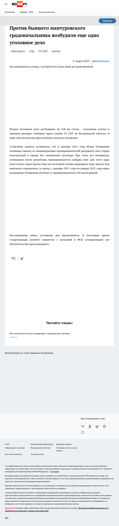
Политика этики (37, 454)
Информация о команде (15, 448)
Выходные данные (63, 444)
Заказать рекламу (47, 12)
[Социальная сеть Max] (82, 432)
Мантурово (18, 51)
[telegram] (23, 258)
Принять (107, 20)
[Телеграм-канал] (97, 426)
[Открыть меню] (6, 4)
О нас (7, 444)
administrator (100, 61)
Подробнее (54, 471)
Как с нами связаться (13, 454)
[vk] (13, 258)
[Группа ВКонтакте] (82, 426)
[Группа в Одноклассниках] (89, 426)
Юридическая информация (42, 444)
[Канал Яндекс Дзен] (104, 426)
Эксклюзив (10, 12)
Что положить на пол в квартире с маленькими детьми (40, 335)
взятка (56, 51)
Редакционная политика (40, 448)
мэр (31, 51)
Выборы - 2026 (26, 12)
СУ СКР (43, 51)
